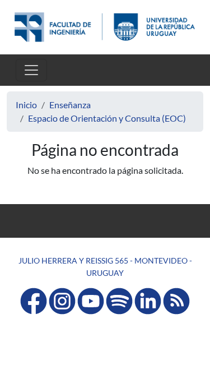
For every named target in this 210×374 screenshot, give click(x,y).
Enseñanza (70, 104)
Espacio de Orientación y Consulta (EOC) (107, 118)
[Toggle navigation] (31, 70)
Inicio (26, 104)
